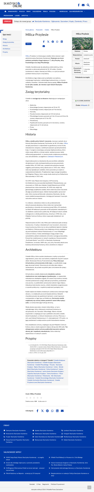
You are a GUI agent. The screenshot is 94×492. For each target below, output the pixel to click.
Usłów (56, 367)
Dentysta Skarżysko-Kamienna (16, 430)
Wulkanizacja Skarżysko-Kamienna (75, 437)
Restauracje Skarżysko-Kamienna (45, 440)
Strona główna (30, 30)
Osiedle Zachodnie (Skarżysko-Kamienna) (40, 380)
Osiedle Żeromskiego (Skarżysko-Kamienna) (49, 378)
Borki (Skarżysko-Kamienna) (36, 369)
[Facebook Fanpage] (78, 5)
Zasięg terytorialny (8, 42)
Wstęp (5, 39)
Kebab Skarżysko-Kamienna (73, 440)
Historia (5, 45)
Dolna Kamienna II (52, 369)
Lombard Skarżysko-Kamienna (73, 430)
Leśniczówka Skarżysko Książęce (53, 371)
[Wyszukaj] (88, 5)
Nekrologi (63, 11)
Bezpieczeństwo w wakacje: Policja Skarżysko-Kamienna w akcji (70, 474)
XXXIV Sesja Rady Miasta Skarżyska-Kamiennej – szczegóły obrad (25, 458)
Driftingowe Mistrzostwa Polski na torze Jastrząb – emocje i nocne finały (25, 469)
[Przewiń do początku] (89, 487)
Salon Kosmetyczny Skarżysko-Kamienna (48, 437)
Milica (27, 56)
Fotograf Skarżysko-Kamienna (73, 433)
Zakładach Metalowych (55, 156)
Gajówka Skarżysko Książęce (36, 373)
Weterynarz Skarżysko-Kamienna (45, 433)
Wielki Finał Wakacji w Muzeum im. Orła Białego (67, 457)
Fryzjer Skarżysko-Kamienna (15, 437)
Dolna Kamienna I (52, 373)
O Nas (39, 484)
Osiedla (47, 30)
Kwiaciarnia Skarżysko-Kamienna (16, 433)
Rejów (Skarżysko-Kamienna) (43, 367)
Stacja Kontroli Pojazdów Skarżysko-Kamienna (18, 441)
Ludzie (17, 15)
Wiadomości (12, 11)
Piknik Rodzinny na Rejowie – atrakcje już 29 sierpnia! (23, 473)
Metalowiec (46, 376)
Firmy (28, 11)
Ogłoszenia (36, 11)
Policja (22, 11)
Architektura (6, 49)
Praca (45, 11)
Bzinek (61, 367)
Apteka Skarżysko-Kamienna (44, 430)
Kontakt (32, 484)
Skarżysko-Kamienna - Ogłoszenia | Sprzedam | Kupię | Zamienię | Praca (61, 21)
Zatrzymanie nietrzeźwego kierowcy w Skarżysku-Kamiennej (70, 468)
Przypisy (5, 52)
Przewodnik (8, 15)
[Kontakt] (83, 5)
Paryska (52, 365)
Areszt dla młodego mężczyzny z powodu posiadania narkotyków (23, 464)
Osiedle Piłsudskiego (42, 365)
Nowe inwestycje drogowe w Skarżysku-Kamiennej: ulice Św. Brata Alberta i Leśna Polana (69, 464)
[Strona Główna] (5, 11)
